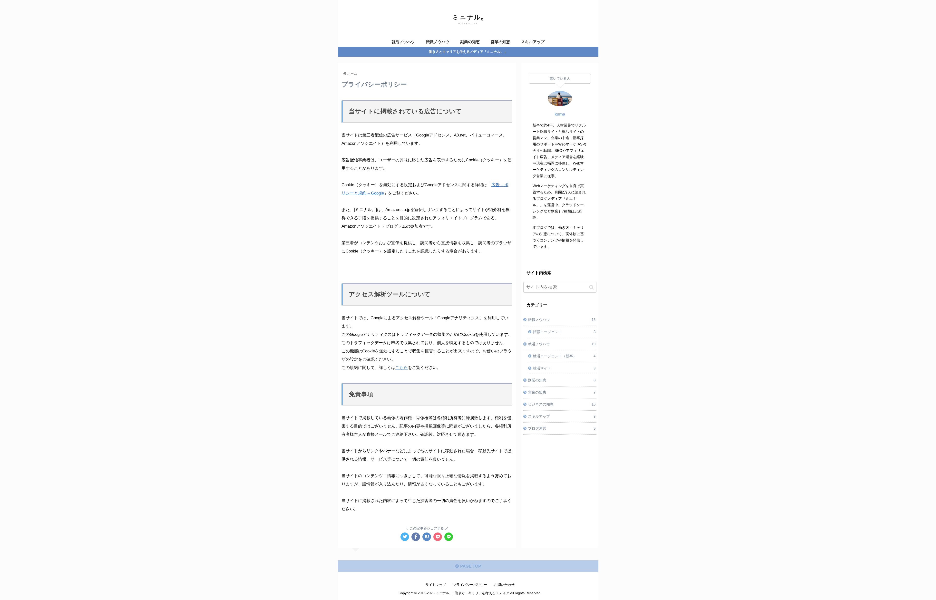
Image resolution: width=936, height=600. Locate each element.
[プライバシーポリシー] (426, 536)
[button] (591, 287)
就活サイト (564, 368)
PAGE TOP (470, 566)
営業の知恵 (561, 392)
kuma (560, 114)
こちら (401, 367)
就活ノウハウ (561, 344)
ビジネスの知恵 (561, 404)
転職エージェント (564, 332)
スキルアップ (561, 416)
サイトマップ (435, 585)
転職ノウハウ (561, 320)
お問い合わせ (504, 585)
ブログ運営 (561, 428)
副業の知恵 (561, 380)
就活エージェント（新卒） (564, 356)
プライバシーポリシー (470, 585)
